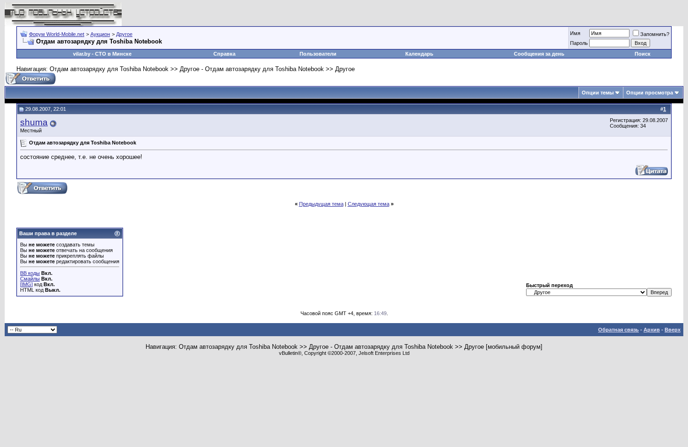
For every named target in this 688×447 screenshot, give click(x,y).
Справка (224, 54)
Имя (575, 33)
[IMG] (26, 284)
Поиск (643, 54)
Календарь (419, 54)
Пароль (579, 43)
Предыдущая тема (321, 204)
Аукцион (100, 34)
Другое (124, 34)
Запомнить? (654, 34)
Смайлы (30, 278)
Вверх (673, 329)
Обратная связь (618, 329)
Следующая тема (368, 204)
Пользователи (318, 54)
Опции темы (598, 92)
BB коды (30, 273)
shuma (34, 122)
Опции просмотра (649, 92)
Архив (652, 329)
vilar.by (81, 54)
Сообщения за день (539, 54)
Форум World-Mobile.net (56, 34)
